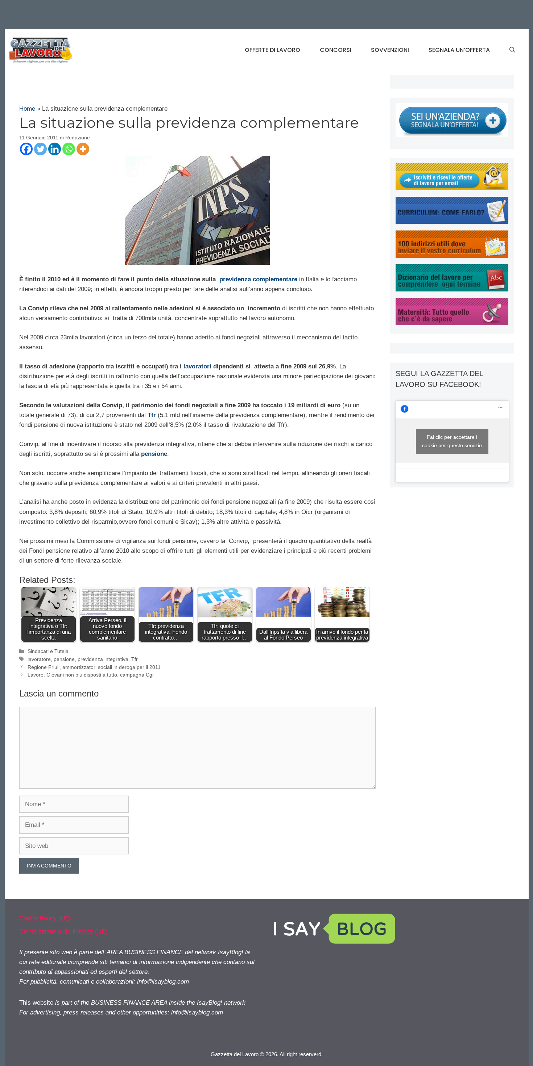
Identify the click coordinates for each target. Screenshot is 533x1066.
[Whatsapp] (68, 149)
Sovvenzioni (390, 50)
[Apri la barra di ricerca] (512, 50)
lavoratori (197, 366)
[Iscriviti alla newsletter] (452, 188)
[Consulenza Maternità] (452, 323)
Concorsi (335, 50)
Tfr (152, 415)
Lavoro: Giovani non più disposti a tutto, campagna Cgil (91, 675)
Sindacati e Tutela (48, 651)
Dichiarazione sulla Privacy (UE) (63, 931)
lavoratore (39, 659)
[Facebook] (26, 149)
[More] (83, 149)
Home (27, 108)
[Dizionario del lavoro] (452, 289)
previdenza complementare (258, 279)
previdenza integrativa (103, 659)
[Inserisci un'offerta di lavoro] (452, 134)
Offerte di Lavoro (272, 50)
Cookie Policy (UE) (45, 918)
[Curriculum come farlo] (452, 221)
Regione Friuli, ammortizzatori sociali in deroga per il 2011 (94, 667)
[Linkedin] (54, 149)
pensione (64, 659)
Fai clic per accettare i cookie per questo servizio (452, 441)
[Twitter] (40, 149)
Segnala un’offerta (459, 50)
